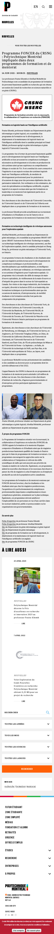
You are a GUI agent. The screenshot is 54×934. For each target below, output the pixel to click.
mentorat (31, 786)
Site (3, 527)
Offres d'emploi (14, 842)
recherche (10, 786)
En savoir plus (33, 930)
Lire (23, 624)
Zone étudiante (13, 812)
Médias (9, 822)
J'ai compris (18, 930)
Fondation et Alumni (16, 827)
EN (36, 7)
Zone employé (12, 817)
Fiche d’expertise (9, 521)
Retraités (10, 832)
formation (21, 786)
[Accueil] (7, 6)
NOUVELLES (32, 73)
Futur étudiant (13, 807)
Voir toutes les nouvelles (28, 45)
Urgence (10, 837)
